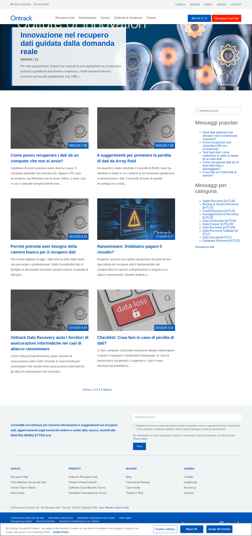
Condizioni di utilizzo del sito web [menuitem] (27, 518)
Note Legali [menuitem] (125, 518)
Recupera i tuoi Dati (226, 18)
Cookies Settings (165, 529)
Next (106, 389)
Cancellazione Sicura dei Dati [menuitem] (28, 482)
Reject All (191, 529)
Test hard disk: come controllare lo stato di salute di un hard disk (220, 156)
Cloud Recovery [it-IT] (219, 210)
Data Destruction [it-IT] (219, 220)
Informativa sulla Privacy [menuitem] (61, 518)
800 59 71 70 (199, 18)
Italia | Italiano (22, 4)
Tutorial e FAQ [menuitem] (134, 492)
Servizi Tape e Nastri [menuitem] (23, 487)
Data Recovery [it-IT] (219, 227)
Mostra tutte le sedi (117, 507)
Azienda (221, 4)
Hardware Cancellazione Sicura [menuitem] (87, 492)
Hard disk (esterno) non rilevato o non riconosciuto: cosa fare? (220, 136)
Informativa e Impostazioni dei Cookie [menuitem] (96, 518)
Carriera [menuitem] (189, 492)
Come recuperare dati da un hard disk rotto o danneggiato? (221, 165)
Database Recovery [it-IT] (221, 240)
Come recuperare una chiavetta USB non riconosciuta (217, 146)
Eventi (208, 4)
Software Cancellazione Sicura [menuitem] (86, 487)
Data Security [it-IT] (217, 237)
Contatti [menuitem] (188, 476)
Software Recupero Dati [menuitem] (82, 476)
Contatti (236, 4)
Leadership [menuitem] (190, 482)
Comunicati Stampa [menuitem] (138, 482)
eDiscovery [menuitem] (18, 492)
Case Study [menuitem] (133, 487)
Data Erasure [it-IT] (218, 224)
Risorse (195, 4)
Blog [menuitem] (128, 476)
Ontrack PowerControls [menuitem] (82, 482)
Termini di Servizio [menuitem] (45, 521)
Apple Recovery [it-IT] (219, 200)
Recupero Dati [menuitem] (19, 476)
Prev (88, 389)
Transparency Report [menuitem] (21, 521)
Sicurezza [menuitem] (190, 487)
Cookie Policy (61, 532)
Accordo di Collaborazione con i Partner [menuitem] (79, 521)
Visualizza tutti (204, 246)
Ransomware (87, 17)
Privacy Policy (140, 439)
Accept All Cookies (219, 529)
